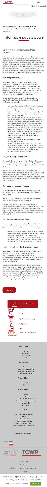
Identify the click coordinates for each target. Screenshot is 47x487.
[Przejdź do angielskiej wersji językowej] (38, 2)
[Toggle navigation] (44, 2)
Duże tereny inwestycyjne (26, 369)
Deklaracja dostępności (38, 6)
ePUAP (26, 396)
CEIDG (26, 394)
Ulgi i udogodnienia (26, 373)
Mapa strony (23, 471)
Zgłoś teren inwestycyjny (27, 319)
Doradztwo (22, 309)
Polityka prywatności (23, 461)
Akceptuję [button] (35, 483)
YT (27, 437)
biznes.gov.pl (26, 405)
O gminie (26, 367)
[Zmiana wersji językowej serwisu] (27, 446)
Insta (31, 437)
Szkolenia (22, 314)
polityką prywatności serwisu (17, 483)
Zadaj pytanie (23, 324)
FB (23, 437)
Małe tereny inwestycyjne (26, 371)
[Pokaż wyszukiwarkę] (26, 2)
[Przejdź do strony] (9, 2)
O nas (26, 351)
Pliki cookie (23, 464)
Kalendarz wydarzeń (29, 304)
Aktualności (26, 353)
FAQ (20, 328)
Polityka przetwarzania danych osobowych (23, 468)
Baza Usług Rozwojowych (26, 398)
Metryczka (9, 290)
